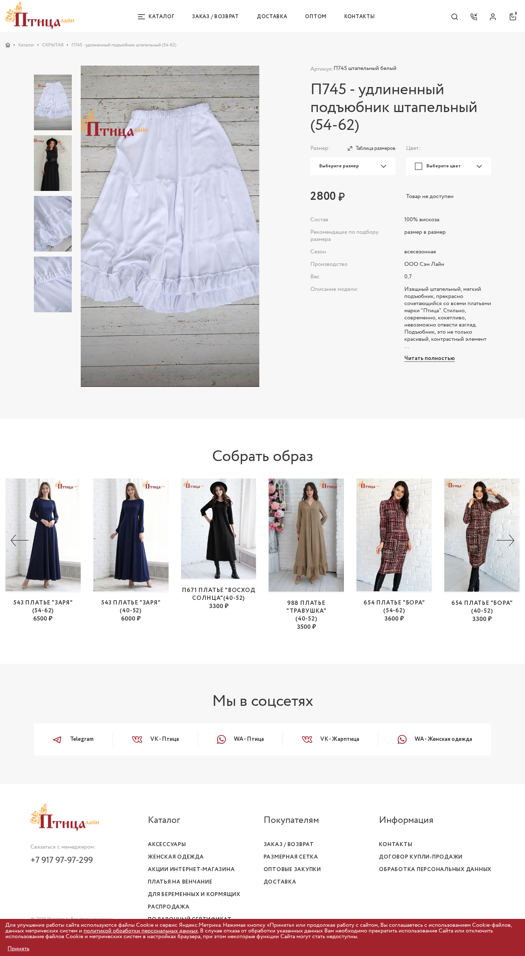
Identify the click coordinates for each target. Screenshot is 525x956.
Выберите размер (339, 166)
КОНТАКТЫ (395, 845)
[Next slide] (505, 541)
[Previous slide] (20, 541)
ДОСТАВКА (280, 882)
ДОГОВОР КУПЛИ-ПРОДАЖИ (420, 857)
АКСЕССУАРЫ (167, 845)
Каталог (26, 45)
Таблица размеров (375, 148)
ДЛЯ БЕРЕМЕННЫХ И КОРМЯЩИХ (194, 895)
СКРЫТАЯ (53, 45)
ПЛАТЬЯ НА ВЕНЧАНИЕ (180, 882)
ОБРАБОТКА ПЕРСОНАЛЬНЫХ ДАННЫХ (435, 870)
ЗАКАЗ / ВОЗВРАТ (289, 845)
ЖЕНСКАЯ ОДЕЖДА (176, 857)
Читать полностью (429, 358)
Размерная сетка (291, 857)
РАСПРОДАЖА (169, 907)
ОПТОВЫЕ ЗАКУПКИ (292, 870)
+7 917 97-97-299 (61, 860)
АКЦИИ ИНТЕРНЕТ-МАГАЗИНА (191, 870)
